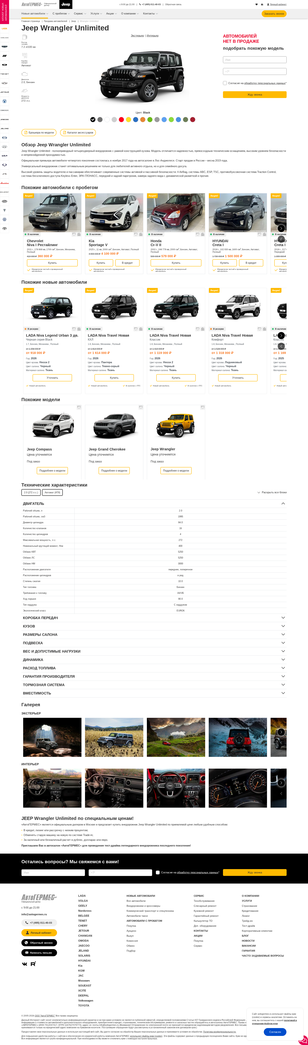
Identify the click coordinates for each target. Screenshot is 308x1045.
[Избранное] (257, 5)
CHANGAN (85, 935)
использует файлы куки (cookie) (146, 1036)
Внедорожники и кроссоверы (143, 905)
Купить (52, 262)
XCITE (82, 990)
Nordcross (84, 910)
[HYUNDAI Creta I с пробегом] (238, 212)
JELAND (83, 950)
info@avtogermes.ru (34, 914)
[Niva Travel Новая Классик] (176, 307)
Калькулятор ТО (203, 920)
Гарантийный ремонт (206, 915)
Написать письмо (41, 952)
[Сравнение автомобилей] (262, 5)
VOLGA (83, 900)
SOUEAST (84, 985)
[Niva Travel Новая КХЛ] (114, 307)
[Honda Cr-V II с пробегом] (176, 212)
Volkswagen (85, 1000)
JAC (81, 975)
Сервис (198, 945)
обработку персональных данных (265, 83)
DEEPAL (83, 995)
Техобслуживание (204, 900)
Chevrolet (42, 243)
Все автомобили (136, 900)
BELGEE (83, 915)
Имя (224, 55)
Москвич (84, 980)
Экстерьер (137, 35)
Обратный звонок (41, 942)
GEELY (82, 905)
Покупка (131, 925)
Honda (156, 243)
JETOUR (83, 930)
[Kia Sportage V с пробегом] (114, 212)
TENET (82, 920)
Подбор (131, 950)
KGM (81, 970)
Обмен (131, 945)
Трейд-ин (247, 920)
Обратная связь (173, 4)
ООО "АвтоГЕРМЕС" (45, 1016)
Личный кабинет (41, 932)
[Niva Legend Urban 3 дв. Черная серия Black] (52, 307)
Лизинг (246, 915)
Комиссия (132, 940)
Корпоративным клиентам (257, 930)
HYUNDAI (220, 243)
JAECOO (84, 945)
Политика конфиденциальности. (219, 1032)
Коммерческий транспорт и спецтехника (150, 910)
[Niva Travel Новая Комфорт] (238, 307)
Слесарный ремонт (205, 905)
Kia (98, 243)
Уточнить (52, 377)
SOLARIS (84, 955)
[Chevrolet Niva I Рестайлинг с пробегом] (52, 212)
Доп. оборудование (205, 925)
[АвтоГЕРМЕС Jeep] (65, 4)
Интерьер (152, 35)
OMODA (83, 940)
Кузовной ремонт (204, 910)
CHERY (83, 925)
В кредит (127, 262)
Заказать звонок (274, 13)
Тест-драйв (248, 925)
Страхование (249, 905)
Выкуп (130, 935)
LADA (82, 895)
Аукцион (131, 930)
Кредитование (250, 910)
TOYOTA (83, 1005)
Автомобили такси (137, 915)
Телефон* (227, 67)
